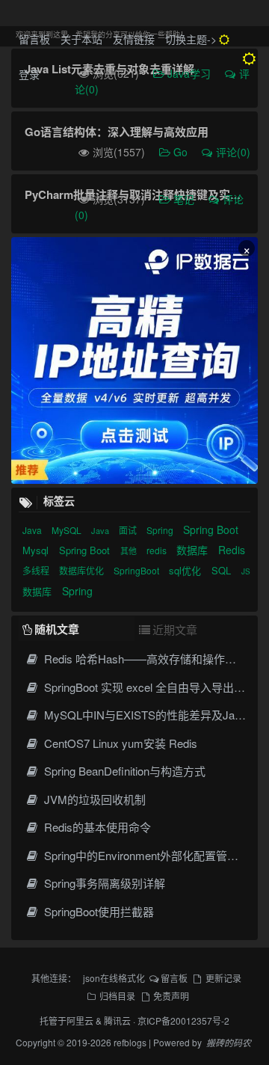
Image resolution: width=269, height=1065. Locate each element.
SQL (222, 570)
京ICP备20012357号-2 (183, 1020)
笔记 (185, 198)
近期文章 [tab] (174, 629)
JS (245, 571)
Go (182, 151)
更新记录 (223, 978)
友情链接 (134, 38)
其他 (129, 550)
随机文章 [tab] (56, 629)
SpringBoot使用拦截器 (97, 911)
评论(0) (233, 151)
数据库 (193, 549)
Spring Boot (210, 529)
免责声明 (171, 995)
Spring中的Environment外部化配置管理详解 (151, 855)
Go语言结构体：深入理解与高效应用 (116, 131)
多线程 (37, 570)
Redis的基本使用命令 (96, 827)
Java (33, 530)
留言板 (34, 38)
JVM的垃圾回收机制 (93, 799)
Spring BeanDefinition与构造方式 (123, 771)
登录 (29, 74)
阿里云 (80, 1020)
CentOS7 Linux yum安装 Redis (119, 743)
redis (157, 550)
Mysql (37, 550)
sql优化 (186, 570)
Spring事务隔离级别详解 (103, 883)
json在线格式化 (114, 978)
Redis (231, 549)
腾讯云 (117, 1020)
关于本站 (81, 38)
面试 (129, 530)
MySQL (68, 530)
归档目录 (117, 995)
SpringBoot (137, 570)
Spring (161, 530)
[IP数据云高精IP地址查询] (134, 360)
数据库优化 (82, 570)
